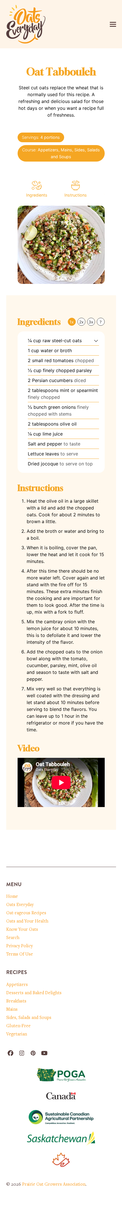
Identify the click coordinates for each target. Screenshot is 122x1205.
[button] (113, 24)
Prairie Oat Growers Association (53, 1184)
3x (91, 321)
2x (81, 321)
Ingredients (36, 195)
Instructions (75, 195)
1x (72, 321)
